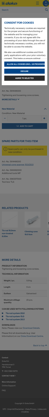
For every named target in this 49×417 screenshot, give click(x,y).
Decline (24, 71)
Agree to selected (24, 78)
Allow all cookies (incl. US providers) (26, 64)
